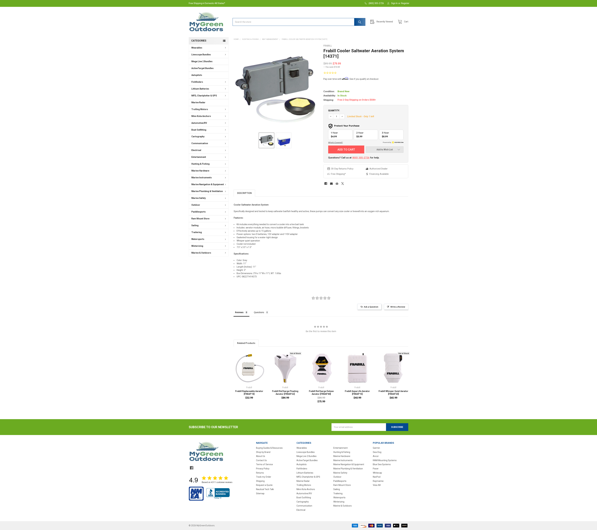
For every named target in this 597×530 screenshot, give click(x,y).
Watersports (197, 239)
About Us (260, 456)
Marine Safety (198, 198)
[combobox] (299, 22)
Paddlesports (198, 212)
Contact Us (261, 460)
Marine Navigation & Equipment (207, 184)
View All (377, 485)
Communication (199, 143)
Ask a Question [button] (371, 306)
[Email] (331, 183)
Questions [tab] (259, 312)
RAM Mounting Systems (385, 460)
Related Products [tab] (246, 343)
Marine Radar (198, 102)
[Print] (337, 183)
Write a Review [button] (397, 306)
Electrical (196, 150)
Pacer (376, 468)
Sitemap (260, 493)
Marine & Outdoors (201, 253)
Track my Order (263, 477)
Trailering (196, 232)
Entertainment (198, 157)
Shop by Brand (263, 452)
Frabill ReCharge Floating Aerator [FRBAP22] (285, 392)
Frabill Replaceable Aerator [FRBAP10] (249, 392)
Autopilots (196, 75)
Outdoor (195, 205)
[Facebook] (325, 183)
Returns (260, 473)
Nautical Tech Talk (265, 489)
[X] (342, 183)
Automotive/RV (199, 123)
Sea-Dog (377, 452)
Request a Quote (264, 485)
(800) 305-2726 (360, 157)
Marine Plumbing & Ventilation (207, 191)
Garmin (376, 448)
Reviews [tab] (239, 312)
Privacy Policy (262, 468)
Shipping (260, 481)
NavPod (376, 477)
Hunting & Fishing (200, 164)
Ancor (376, 456)
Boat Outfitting (198, 130)
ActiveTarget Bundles (202, 68)
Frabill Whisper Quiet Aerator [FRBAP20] (393, 392)
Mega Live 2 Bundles (202, 61)
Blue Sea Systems (382, 464)
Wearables (196, 47)
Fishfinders (197, 82)
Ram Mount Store (200, 218)
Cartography (197, 136)
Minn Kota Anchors (201, 116)
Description (244, 193)
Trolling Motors (199, 109)
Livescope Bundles (201, 54)
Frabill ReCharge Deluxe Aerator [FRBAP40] (321, 392)
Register (405, 3)
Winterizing (197, 246)
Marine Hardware (200, 170)
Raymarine (378, 481)
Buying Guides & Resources (269, 448)
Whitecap (377, 473)
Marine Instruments (201, 177)
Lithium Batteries (200, 89)
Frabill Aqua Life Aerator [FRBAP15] (357, 392)
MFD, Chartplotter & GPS (204, 95)
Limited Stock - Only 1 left (360, 116)
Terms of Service (264, 464)
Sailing (195, 225)
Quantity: (334, 110)
